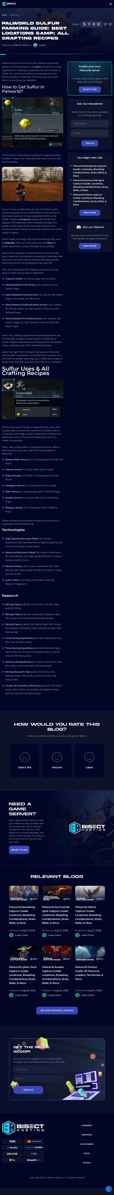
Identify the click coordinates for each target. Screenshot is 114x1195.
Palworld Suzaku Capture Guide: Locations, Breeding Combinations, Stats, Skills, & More (55, 975)
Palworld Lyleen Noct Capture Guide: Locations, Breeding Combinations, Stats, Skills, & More (23, 975)
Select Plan (89, 89)
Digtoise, (10, 242)
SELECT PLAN (19, 850)
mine (50, 242)
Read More (90, 212)
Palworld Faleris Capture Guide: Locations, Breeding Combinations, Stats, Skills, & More (88, 915)
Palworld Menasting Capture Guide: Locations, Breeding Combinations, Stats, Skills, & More (22, 915)
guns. (38, 66)
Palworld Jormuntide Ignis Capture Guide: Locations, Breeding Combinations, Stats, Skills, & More (56, 915)
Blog (4, 15)
